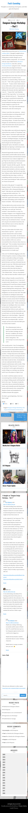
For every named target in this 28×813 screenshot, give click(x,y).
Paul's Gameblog (14, 3)
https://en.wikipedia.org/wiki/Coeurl (13, 579)
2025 (4, 754)
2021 (4, 765)
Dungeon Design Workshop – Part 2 (21, 417)
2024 (4, 757)
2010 (4, 793)
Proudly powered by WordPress (9, 806)
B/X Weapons (6, 709)
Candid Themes (14, 808)
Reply (4, 583)
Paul (18, 20)
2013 (4, 785)
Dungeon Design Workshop (15, 407)
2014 (4, 783)
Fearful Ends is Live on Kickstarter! (12, 712)
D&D (10, 29)
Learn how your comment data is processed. (14, 688)
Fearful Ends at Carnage (9, 718)
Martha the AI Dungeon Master (11, 706)
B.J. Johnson (9, 502)
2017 (4, 775)
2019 (4, 770)
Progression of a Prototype (10, 715)
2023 (4, 760)
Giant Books (7, 415)
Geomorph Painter (7, 65)
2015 (4, 780)
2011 (4, 791)
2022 (4, 762)
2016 (4, 778)
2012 (4, 788)
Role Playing (15, 29)
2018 (4, 773)
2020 (4, 767)
